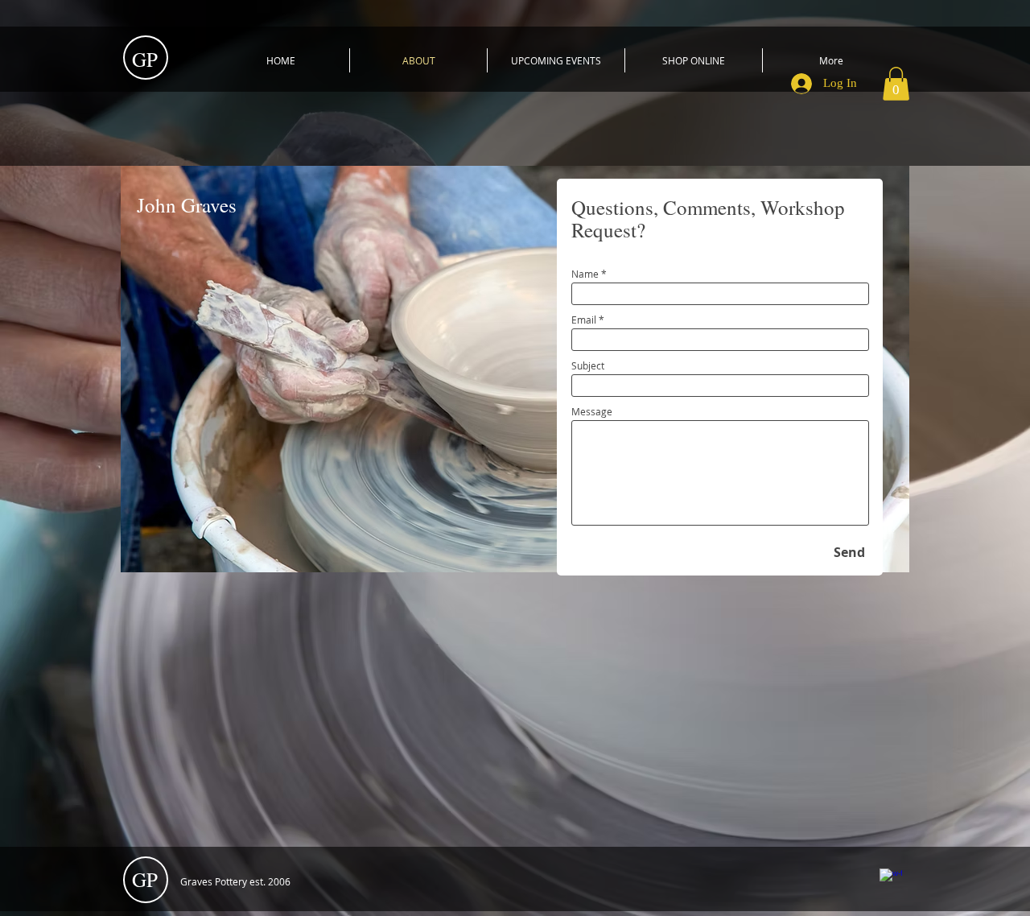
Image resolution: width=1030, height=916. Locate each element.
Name (585, 274)
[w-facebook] (891, 880)
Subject (587, 365)
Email (583, 319)
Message (591, 411)
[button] (896, 84)
